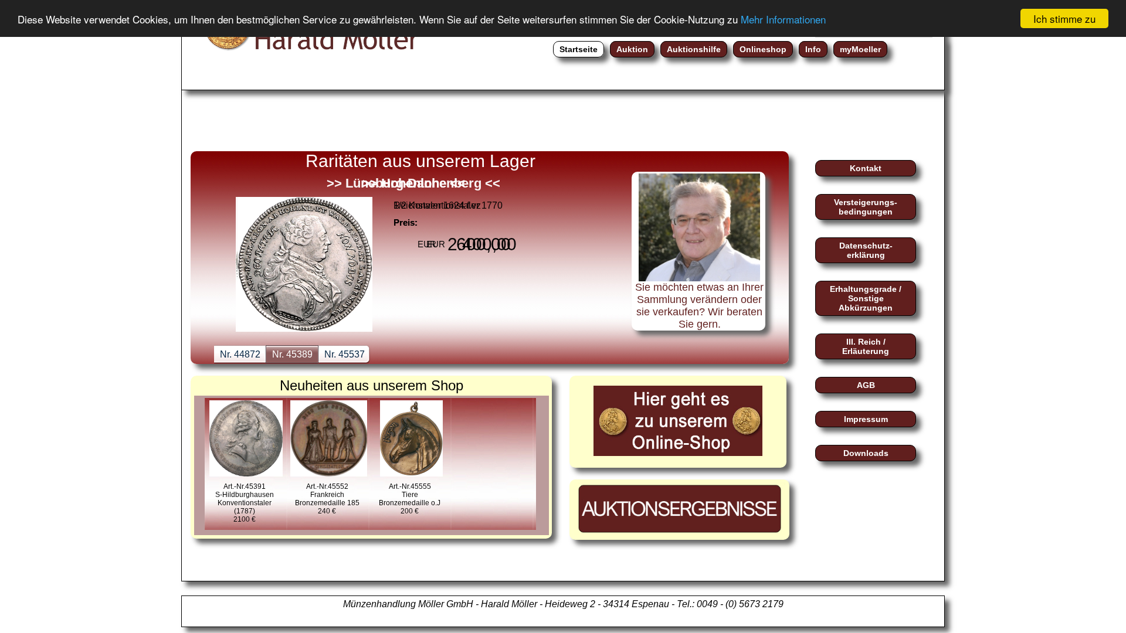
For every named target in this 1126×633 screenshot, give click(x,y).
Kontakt (865, 168)
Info (813, 49)
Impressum (866, 419)
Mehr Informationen (783, 19)
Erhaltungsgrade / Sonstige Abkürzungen (865, 298)
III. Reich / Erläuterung (865, 346)
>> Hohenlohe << (413, 183)
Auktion (632, 49)
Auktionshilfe (694, 49)
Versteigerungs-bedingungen (865, 207)
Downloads (865, 453)
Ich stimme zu (1064, 18)
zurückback (220, 230)
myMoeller (860, 49)
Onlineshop (763, 49)
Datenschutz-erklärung (866, 250)
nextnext (595, 230)
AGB (866, 385)
